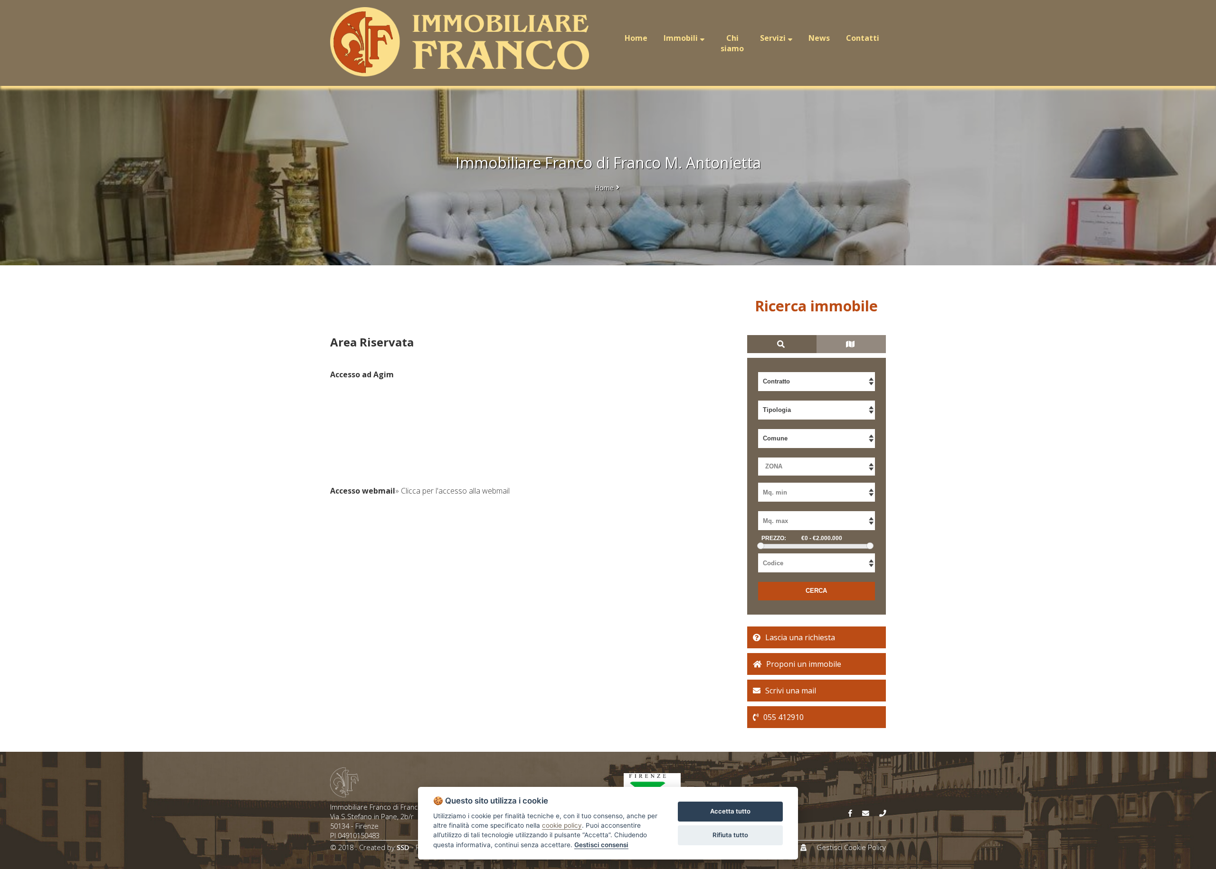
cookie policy (562, 825)
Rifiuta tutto (730, 835)
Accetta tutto (730, 811)
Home (604, 187)
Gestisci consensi (601, 845)
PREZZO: (773, 538)
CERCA (816, 590)
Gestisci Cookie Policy (851, 847)
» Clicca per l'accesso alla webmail (452, 491)
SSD (403, 847)
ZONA (773, 466)
